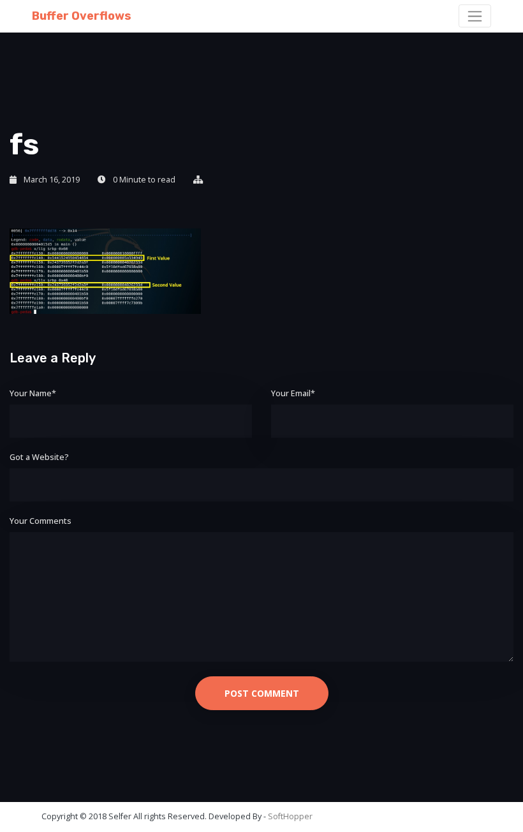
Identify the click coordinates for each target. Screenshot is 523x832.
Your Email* (293, 393)
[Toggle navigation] (475, 15)
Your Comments (40, 521)
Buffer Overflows (81, 16)
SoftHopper (290, 816)
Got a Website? (39, 457)
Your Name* (33, 393)
